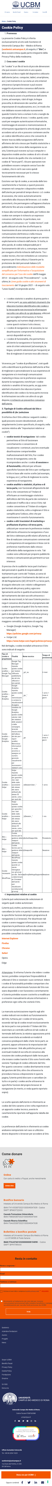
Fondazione (6, 1375)
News (4, 1343)
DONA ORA (9, 1186)
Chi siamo (7, 12)
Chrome (6, 948)
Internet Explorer (10, 938)
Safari (5, 953)
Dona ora (5, 1388)
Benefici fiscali (16, 12)
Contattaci (35, 12)
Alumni (4, 1335)
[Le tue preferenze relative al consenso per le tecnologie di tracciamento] (47, 1481)
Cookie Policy (7, 1371)
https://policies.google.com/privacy (24, 633)
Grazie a (26, 12)
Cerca (44, 12)
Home (4, 21)
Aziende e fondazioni (9, 1331)
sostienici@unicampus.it (11, 1461)
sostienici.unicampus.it (14, 49)
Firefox (5, 943)
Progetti (5, 1339)
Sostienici (5, 1328)
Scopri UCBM (7, 1360)
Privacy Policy (7, 1367)
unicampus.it (26, 1417)
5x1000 (4, 1384)
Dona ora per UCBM (25, 1475)
